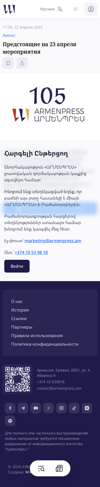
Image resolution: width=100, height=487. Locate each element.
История (20, 310)
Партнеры (21, 327)
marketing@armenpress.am (53, 241)
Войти (17, 266)
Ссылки (19, 318)
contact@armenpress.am (59, 388)
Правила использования (37, 335)
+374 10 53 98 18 (31, 252)
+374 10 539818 (51, 381)
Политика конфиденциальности (44, 344)
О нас (17, 301)
